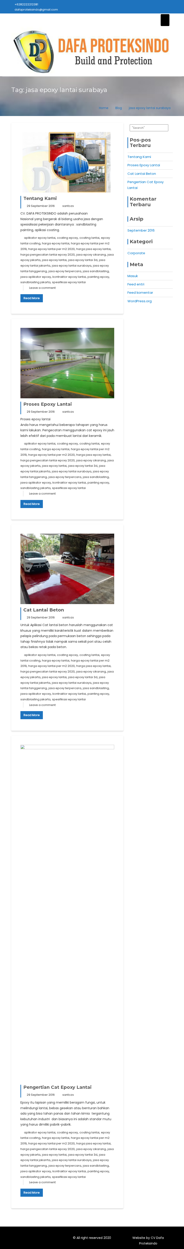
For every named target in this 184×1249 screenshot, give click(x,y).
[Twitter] (31, 1238)
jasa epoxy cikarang (91, 254)
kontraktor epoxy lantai (69, 277)
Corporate (136, 253)
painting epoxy (98, 277)
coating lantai (89, 238)
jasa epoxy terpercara (64, 271)
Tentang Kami (40, 198)
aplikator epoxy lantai (39, 238)
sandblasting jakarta (35, 282)
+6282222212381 (26, 4)
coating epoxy (67, 238)
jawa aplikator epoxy (35, 277)
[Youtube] (40, 1238)
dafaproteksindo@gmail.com (36, 9)
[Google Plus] (48, 1238)
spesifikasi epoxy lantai (69, 282)
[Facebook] (23, 1238)
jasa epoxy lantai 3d (82, 260)
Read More (32, 298)
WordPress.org (139, 301)
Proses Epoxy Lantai (47, 404)
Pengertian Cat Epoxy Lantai (57, 1087)
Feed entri (135, 284)
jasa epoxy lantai (54, 260)
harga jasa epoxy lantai (93, 249)
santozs (68, 206)
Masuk (132, 276)
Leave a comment (42, 288)
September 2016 (141, 230)
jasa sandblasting (96, 271)
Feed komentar (140, 292)
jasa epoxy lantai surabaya (71, 265)
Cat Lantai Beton (43, 610)
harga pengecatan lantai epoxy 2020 (47, 254)
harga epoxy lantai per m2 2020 (51, 249)
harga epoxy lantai (55, 243)
